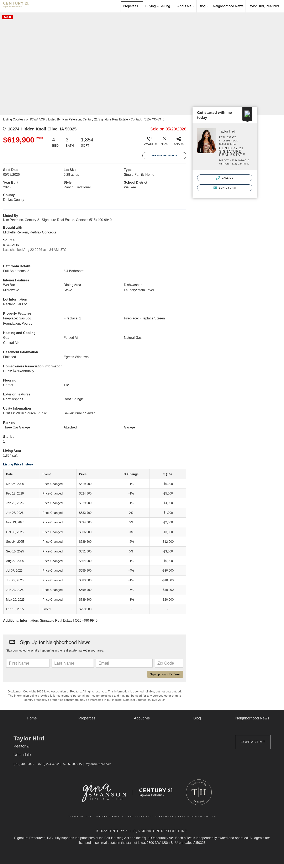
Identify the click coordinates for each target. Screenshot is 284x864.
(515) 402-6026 (24, 764)
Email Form (227, 188)
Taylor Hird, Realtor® (263, 6)
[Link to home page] (18, 6)
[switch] (149, 142)
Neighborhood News (228, 6)
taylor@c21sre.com (98, 764)
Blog (204, 8)
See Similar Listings (164, 155)
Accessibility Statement (151, 816)
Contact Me (253, 742)
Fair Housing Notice (197, 816)
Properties (133, 8)
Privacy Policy (110, 816)
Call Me (227, 178)
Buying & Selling (160, 8)
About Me (186, 8)
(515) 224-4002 (48, 764)
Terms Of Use (80, 816)
